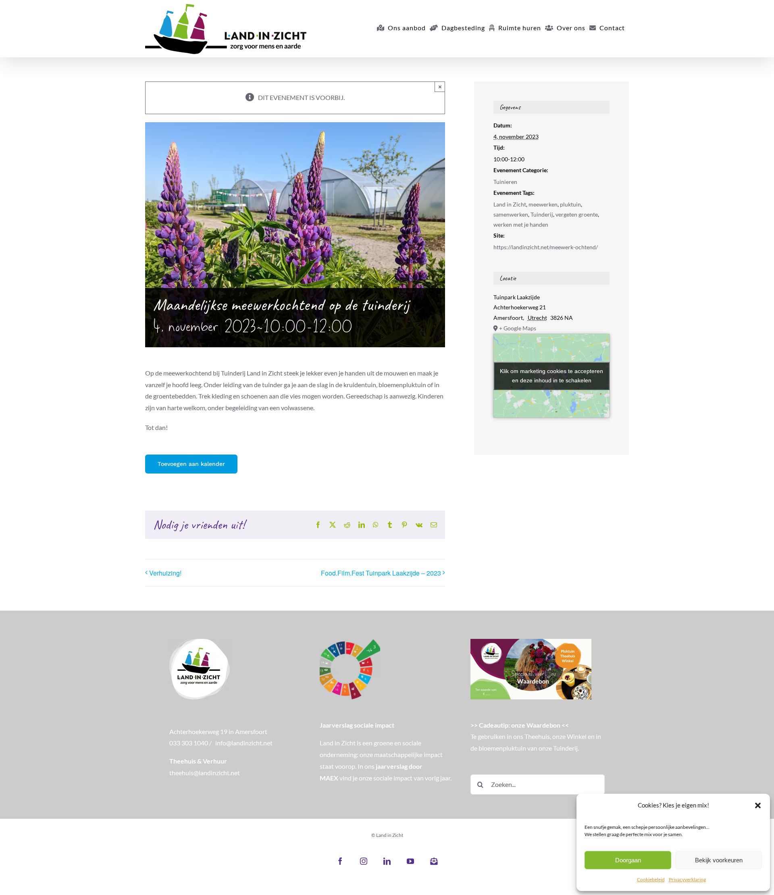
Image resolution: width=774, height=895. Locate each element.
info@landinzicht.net (244, 743)
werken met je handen (520, 224)
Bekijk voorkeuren (719, 860)
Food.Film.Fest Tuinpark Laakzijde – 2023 (381, 573)
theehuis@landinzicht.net (204, 772)
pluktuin (570, 204)
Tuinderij (542, 214)
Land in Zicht (509, 204)
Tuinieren (505, 181)
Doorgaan (628, 860)
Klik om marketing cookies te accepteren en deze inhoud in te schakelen (551, 376)
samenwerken (510, 214)
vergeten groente (577, 214)
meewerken (543, 204)
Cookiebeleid (651, 879)
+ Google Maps (517, 328)
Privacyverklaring (687, 879)
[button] (758, 805)
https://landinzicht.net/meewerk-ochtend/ (545, 247)
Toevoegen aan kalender (191, 464)
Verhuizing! (165, 573)
